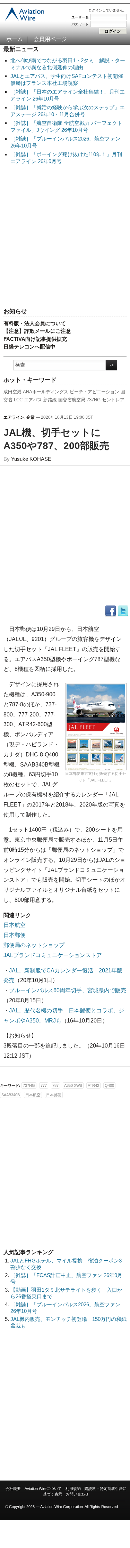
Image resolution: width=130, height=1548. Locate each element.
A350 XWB (73, 1085)
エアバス (33, 399)
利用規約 (73, 1488)
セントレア (113, 399)
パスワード (80, 24)
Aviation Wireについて (43, 1488)
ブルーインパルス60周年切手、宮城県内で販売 (67, 990)
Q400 (109, 1085)
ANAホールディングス (45, 391)
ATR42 (93, 1085)
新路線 (50, 399)
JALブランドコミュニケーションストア (52, 955)
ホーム (14, 39)
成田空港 (12, 391)
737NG (94, 399)
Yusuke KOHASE (31, 459)
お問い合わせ (77, 1494)
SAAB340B (10, 1095)
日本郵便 (14, 935)
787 (55, 1085)
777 (44, 1085)
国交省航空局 (71, 399)
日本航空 (14, 925)
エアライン (13, 417)
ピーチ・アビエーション (94, 391)
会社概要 (13, 1488)
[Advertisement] (65, 236)
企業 (30, 417)
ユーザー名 (80, 17)
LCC (18, 399)
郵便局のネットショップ (33, 945)
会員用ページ (50, 39)
